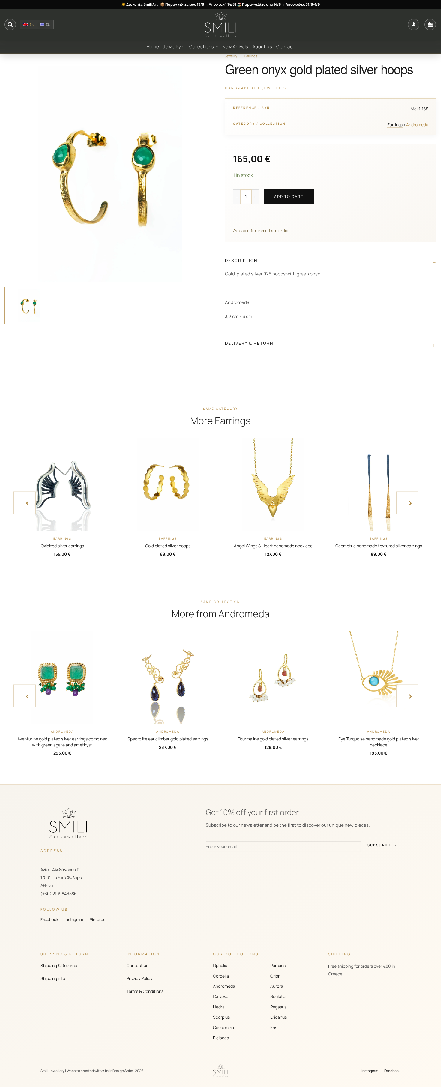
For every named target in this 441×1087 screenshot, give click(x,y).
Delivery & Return (249, 343)
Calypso (220, 996)
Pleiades (221, 1038)
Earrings (250, 56)
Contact (285, 46)
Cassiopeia (223, 1027)
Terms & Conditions (145, 991)
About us (262, 46)
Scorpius (221, 1017)
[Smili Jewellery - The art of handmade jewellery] (220, 24)
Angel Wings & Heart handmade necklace (273, 546)
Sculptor (278, 996)
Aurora (276, 986)
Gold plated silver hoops (167, 546)
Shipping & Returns (58, 965)
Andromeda (224, 986)
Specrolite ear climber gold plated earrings (168, 739)
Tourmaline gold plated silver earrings (273, 739)
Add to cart (289, 196)
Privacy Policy (139, 978)
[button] (10, 24)
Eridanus (278, 1017)
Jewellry (172, 46)
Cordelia (221, 976)
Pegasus (278, 1007)
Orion (275, 976)
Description (241, 260)
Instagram (74, 919)
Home (153, 46)
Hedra (219, 1007)
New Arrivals (235, 46)
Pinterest (98, 919)
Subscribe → (382, 845)
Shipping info (52, 978)
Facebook (49, 919)
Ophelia (220, 965)
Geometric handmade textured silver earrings (378, 546)
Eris (273, 1027)
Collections (201, 46)
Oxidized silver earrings (62, 546)
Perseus (278, 965)
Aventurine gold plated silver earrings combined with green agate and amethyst (62, 742)
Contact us (137, 965)
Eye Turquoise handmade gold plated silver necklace (378, 742)
